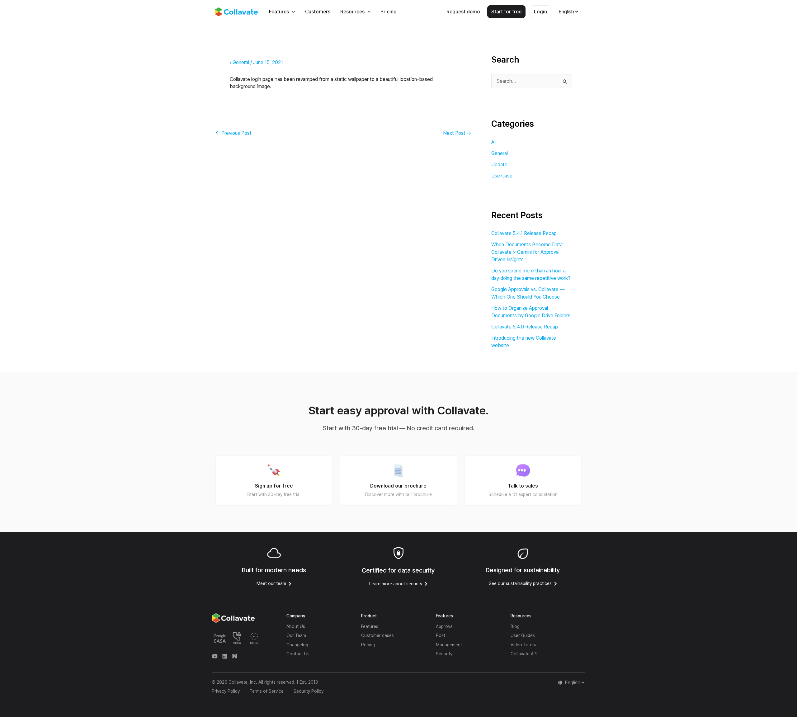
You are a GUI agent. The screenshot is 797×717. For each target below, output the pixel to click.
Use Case (501, 176)
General (241, 62)
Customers (317, 12)
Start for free (506, 12)
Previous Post (233, 133)
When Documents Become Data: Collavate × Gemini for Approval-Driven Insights (527, 252)
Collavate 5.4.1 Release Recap (524, 233)
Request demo (463, 12)
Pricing (388, 12)
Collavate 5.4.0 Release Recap (524, 327)
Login (540, 12)
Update (499, 164)
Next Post (457, 133)
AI (493, 142)
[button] (292, 12)
